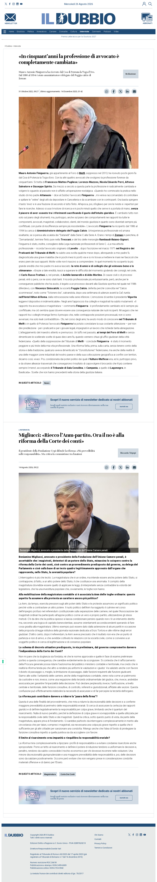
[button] (144, 4)
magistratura (50, 774)
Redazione (131, 74)
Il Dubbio (8, 46)
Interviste (17, 46)
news (46, 383)
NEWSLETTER (11, 22)
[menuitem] (11, 32)
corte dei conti (68, 774)
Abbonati (147, 23)
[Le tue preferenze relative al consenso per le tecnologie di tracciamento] (3, 661)
